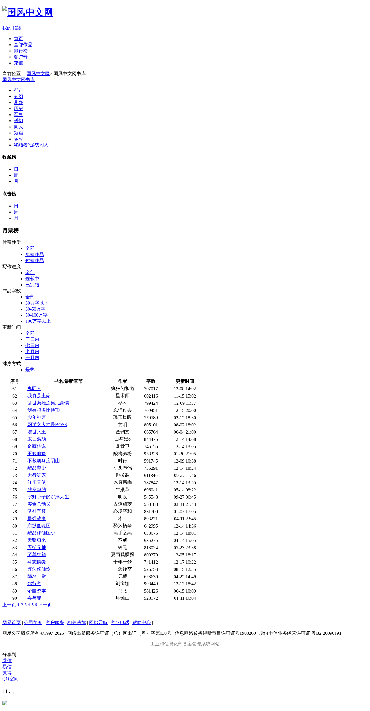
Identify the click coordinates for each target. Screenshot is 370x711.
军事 (18, 114)
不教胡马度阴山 (43, 460)
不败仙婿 (36, 453)
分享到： (11, 654)
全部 (30, 248)
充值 (18, 62)
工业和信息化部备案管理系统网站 (185, 643)
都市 (18, 90)
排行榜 (21, 50)
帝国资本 (36, 590)
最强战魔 (36, 518)
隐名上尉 (36, 576)
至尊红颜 (36, 554)
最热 (30, 369)
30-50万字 (35, 309)
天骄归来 (36, 540)
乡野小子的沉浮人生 (48, 496)
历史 (18, 108)
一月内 (32, 357)
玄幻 (18, 96)
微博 (7, 672)
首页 (18, 38)
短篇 (18, 132)
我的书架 (11, 27)
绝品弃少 (36, 467)
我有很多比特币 (43, 410)
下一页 (45, 604)
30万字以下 (37, 302)
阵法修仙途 (39, 569)
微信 (7, 660)
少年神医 (36, 417)
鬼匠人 (34, 388)
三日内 (32, 339)
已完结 (32, 284)
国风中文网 (38, 73)
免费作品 (34, 254)
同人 (18, 126)
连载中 (32, 278)
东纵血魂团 (39, 525)
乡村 (18, 138)
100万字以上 (38, 321)
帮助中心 (141, 622)
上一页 (9, 604)
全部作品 (23, 44)
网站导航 (98, 622)
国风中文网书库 (18, 79)
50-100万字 (36, 315)
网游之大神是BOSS (47, 424)
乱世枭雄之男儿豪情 (48, 402)
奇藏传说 (36, 446)
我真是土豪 (39, 395)
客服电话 (120, 622)
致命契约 (36, 489)
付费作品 (34, 260)
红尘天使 (36, 482)
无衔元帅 (36, 547)
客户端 (21, 56)
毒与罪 (34, 597)
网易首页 (11, 622)
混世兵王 (36, 431)
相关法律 (76, 622)
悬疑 (18, 102)
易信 (7, 666)
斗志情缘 (36, 561)
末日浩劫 (36, 439)
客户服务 (55, 622)
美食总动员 (39, 504)
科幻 (18, 120)
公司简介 (33, 622)
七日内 (32, 345)
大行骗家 (36, 475)
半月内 (32, 351)
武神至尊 (36, 511)
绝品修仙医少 (41, 532)
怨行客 (34, 583)
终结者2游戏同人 (31, 144)
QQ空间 (10, 678)
